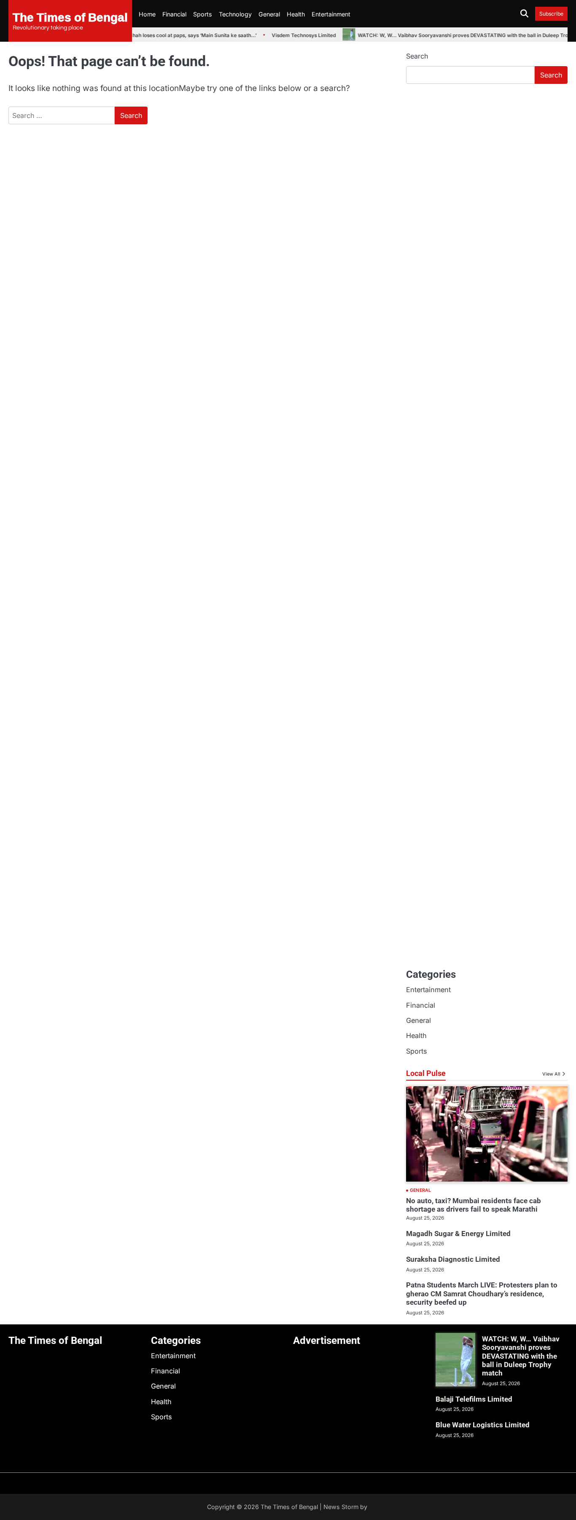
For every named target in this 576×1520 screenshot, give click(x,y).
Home (147, 14)
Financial (174, 14)
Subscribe (551, 13)
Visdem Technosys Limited (295, 35)
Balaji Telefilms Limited (474, 1399)
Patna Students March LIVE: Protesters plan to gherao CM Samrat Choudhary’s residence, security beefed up (481, 1293)
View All (551, 1074)
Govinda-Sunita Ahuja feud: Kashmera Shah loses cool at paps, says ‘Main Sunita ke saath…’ (137, 35)
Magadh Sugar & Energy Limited (458, 1233)
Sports (202, 14)
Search (417, 56)
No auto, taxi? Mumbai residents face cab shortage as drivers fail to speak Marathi (473, 1204)
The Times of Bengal (70, 16)
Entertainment (331, 14)
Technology (235, 14)
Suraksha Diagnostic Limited (453, 1259)
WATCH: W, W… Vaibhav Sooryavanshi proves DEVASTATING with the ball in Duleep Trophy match (521, 1356)
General (269, 14)
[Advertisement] (487, 154)
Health (296, 14)
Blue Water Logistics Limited (483, 1425)
